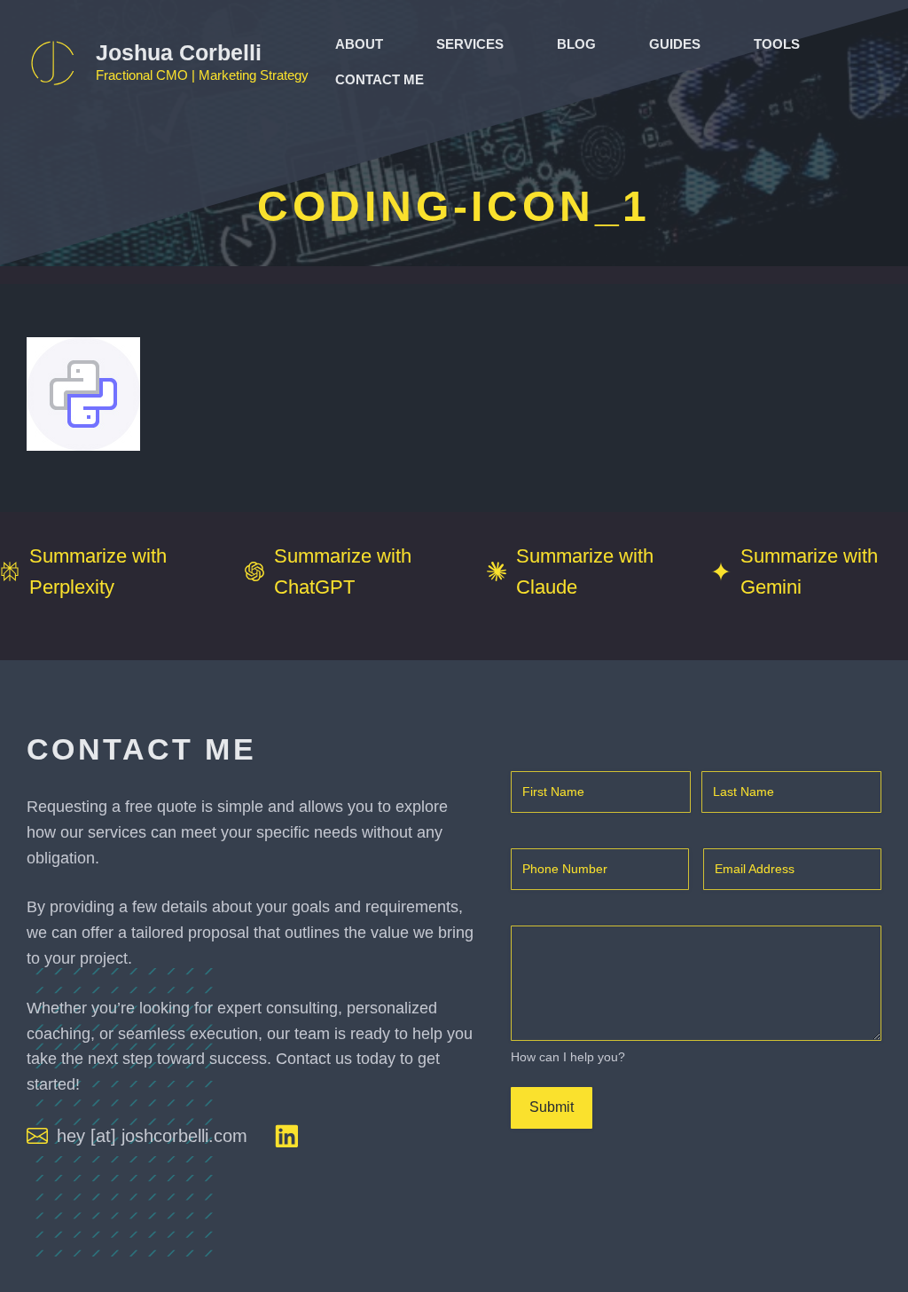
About (359, 43)
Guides (675, 43)
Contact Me (379, 79)
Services (470, 43)
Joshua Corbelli (179, 52)
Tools (777, 43)
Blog (576, 43)
